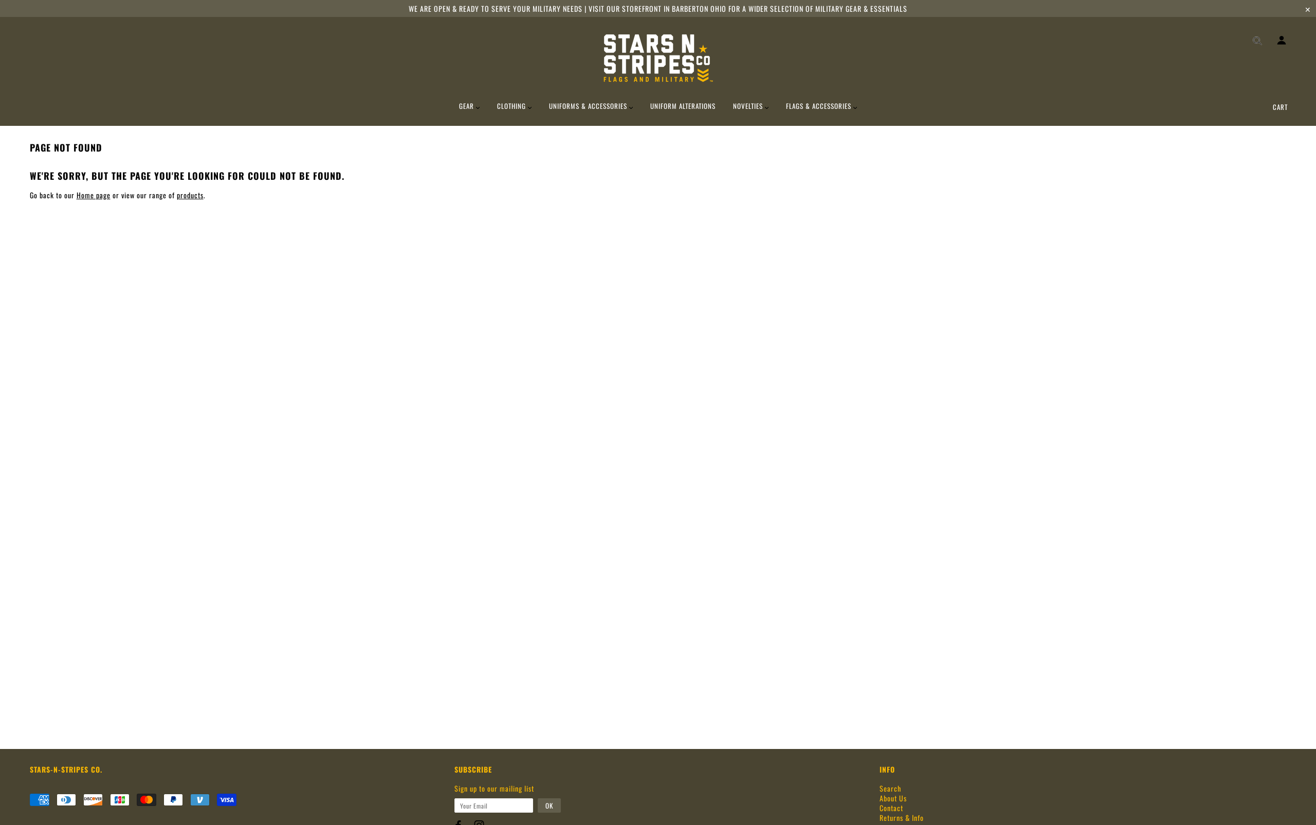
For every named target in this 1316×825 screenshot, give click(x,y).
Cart (1280, 107)
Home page (94, 195)
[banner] (658, 58)
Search (890, 788)
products (190, 195)
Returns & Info (902, 817)
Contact (891, 807)
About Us (893, 798)
